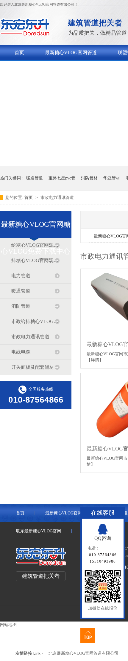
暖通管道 (34, 178)
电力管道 (20, 275)
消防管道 (20, 306)
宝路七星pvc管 (62, 178)
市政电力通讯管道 (57, 197)
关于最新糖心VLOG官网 (40, 68)
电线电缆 (20, 351)
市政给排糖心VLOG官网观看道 (35, 321)
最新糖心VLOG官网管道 (71, 52)
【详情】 (95, 360)
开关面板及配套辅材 (32, 367)
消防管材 (89, 178)
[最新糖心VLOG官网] (25, 34)
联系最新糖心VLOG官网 (38, 531)
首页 (19, 52)
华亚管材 (111, 178)
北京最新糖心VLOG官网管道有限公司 (83, 653)
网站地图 (8, 624)
